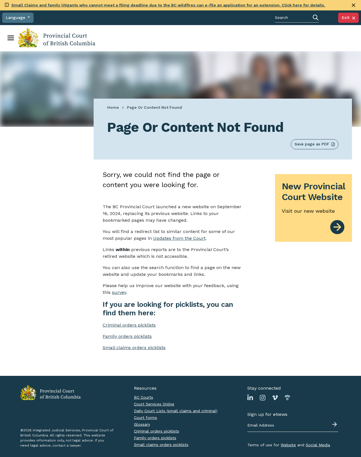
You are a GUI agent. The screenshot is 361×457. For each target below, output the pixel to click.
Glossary (142, 424)
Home (113, 107)
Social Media (318, 445)
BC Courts (143, 397)
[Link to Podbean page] (287, 397)
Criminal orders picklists (156, 431)
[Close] (353, 5)
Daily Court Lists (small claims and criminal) (175, 411)
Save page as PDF (311, 144)
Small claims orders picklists (134, 347)
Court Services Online (154, 404)
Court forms (145, 417)
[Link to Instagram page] (262, 397)
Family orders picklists (155, 438)
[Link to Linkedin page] (250, 397)
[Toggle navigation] (11, 38)
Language (16, 17)
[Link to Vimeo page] (275, 397)
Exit (347, 17)
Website (288, 445)
